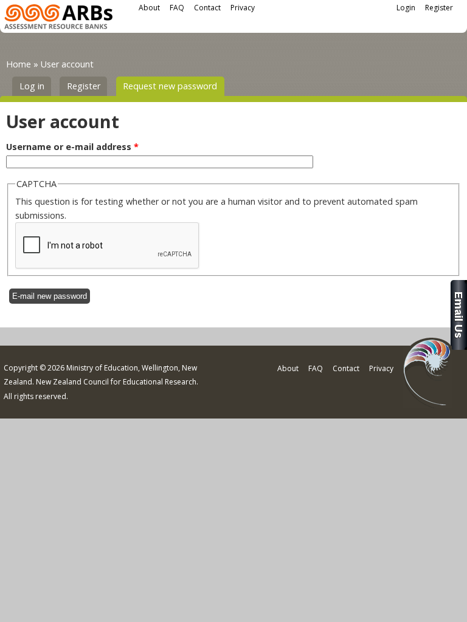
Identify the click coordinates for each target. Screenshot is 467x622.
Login (405, 7)
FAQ (177, 7)
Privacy (242, 7)
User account (67, 64)
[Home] (58, 18)
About (149, 7)
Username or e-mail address (72, 146)
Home (18, 64)
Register (439, 7)
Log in (31, 86)
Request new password (173, 86)
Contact (207, 7)
